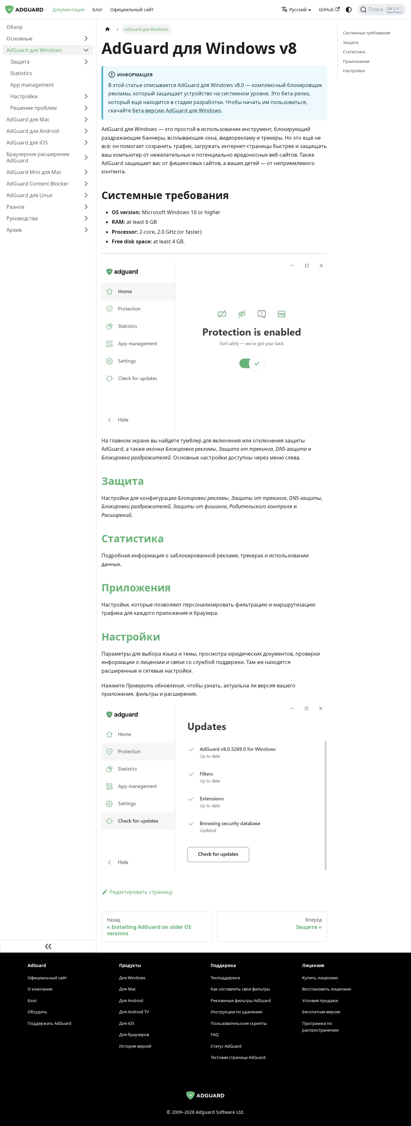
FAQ (215, 1034)
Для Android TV (134, 1012)
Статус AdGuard (226, 1046)
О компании (40, 989)
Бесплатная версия (321, 1012)
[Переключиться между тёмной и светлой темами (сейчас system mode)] (349, 9)
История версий (135, 1046)
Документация (69, 9)
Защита (122, 481)
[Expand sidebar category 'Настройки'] (86, 96)
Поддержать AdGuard (49, 1023)
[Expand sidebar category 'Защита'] (86, 62)
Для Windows (132, 978)
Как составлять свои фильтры (240, 989)
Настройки (130, 636)
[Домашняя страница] (107, 29)
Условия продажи (320, 1000)
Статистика (132, 538)
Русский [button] (298, 9)
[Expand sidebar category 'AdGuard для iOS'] (86, 142)
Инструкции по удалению (237, 1012)
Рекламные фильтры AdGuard (241, 1000)
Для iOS (126, 1023)
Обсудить (37, 1012)
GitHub (326, 9)
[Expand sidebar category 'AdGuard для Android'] (86, 131)
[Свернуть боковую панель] (48, 946)
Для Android (131, 1000)
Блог (97, 9)
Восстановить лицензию (326, 989)
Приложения (136, 587)
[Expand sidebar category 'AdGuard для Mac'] (86, 119)
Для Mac (127, 989)
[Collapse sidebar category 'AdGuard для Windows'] (86, 50)
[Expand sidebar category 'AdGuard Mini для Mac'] (86, 172)
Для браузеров (134, 1034)
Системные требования (366, 33)
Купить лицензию (320, 978)
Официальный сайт (132, 9)
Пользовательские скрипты (239, 1023)
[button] (48, 38)
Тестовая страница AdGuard (238, 1057)
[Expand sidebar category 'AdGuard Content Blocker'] (86, 184)
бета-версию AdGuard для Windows (176, 110)
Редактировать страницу (140, 891)
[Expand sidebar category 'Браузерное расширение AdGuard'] (86, 157)
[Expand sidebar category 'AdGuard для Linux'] (86, 195)
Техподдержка (225, 978)
